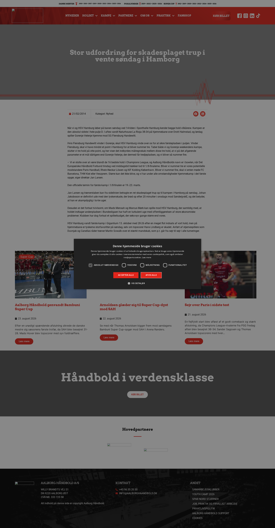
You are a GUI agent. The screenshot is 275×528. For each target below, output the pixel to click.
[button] (137, 283)
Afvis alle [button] (151, 275)
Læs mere (146, 257)
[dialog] (137, 264)
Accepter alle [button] (126, 275)
